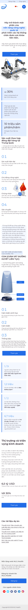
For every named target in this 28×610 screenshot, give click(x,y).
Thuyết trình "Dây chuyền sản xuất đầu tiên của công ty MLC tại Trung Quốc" (13, 527)
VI (17, 6)
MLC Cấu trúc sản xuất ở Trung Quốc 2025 (12, 541)
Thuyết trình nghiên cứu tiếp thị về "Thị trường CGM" (13, 532)
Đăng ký (14, 581)
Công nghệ (22, 1)
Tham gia (14, 54)
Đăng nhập (11, 1)
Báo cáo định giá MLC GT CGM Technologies (12, 537)
